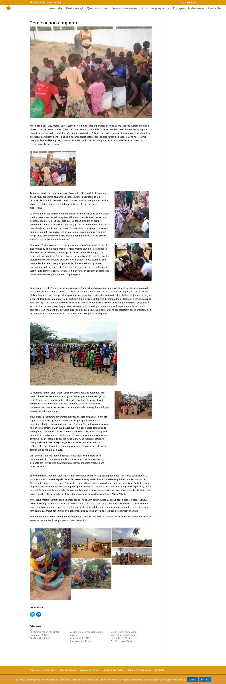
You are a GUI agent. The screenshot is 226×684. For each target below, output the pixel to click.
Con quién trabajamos (188, 8)
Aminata (56, 8)
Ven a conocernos (124, 8)
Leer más (205, 680)
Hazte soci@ (74, 8)
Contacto (214, 8)
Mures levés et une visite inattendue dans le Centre (124, 633)
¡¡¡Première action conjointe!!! (45, 631)
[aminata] (50, 564)
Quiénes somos (97, 8)
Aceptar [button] (192, 680)
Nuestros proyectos (155, 8)
